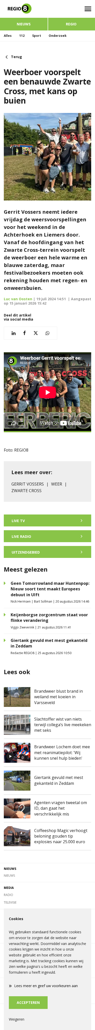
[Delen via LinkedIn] (13, 333)
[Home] (24, 9)
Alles (8, 36)
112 (22, 36)
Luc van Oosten (18, 298)
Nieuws (24, 24)
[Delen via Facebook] (24, 333)
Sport (36, 36)
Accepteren (28, 1002)
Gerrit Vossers (27, 484)
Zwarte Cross (26, 490)
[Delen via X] (36, 333)
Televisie (10, 902)
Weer (56, 484)
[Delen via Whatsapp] (47, 333)
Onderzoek (58, 36)
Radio (8, 895)
